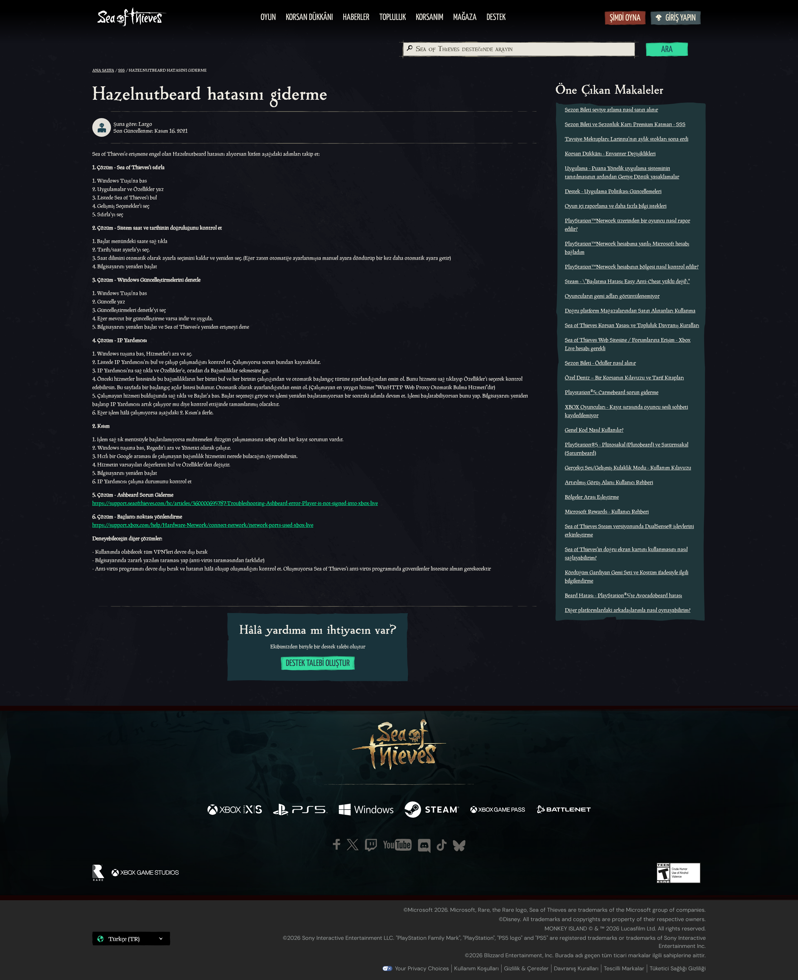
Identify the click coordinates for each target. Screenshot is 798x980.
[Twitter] (352, 844)
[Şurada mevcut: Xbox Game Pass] (498, 810)
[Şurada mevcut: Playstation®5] (300, 810)
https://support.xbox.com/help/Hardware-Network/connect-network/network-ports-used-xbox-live (202, 525)
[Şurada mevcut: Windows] (366, 810)
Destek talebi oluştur (318, 663)
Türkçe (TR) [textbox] (124, 939)
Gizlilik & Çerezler (526, 968)
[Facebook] (336, 844)
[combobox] (518, 49)
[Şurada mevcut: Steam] (432, 810)
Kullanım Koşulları (476, 968)
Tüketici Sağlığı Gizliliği (678, 968)
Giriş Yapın (681, 18)
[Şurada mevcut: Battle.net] (563, 810)
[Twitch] (370, 845)
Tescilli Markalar (624, 968)
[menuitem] (268, 17)
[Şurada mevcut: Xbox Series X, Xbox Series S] (234, 810)
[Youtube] (397, 844)
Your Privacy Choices (422, 968)
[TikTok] (441, 845)
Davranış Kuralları (576, 968)
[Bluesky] (459, 845)
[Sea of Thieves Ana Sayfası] (131, 17)
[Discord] (424, 846)
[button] (131, 938)
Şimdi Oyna (625, 18)
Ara (667, 49)
